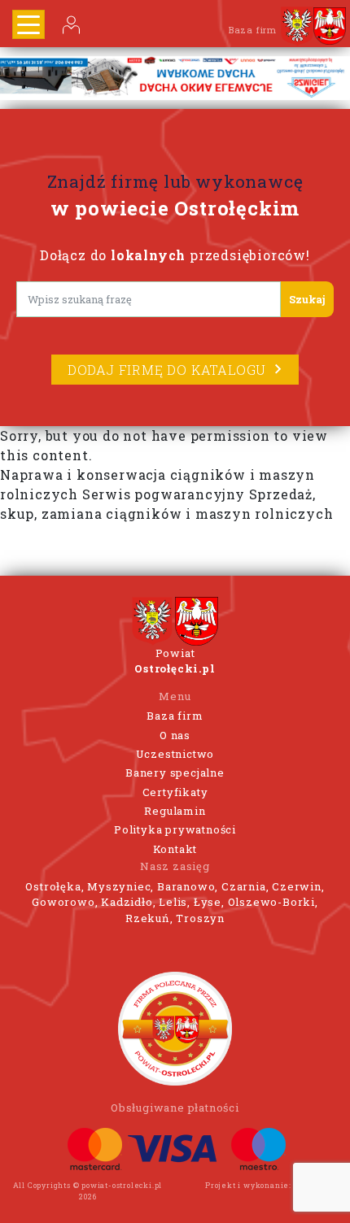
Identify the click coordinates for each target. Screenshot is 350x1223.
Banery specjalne (175, 772)
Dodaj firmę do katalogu (167, 369)
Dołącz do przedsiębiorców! (175, 254)
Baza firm (175, 715)
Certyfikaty (175, 792)
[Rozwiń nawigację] (28, 24)
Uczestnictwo (175, 753)
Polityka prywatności (175, 829)
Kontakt (175, 849)
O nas (175, 735)
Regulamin (174, 810)
